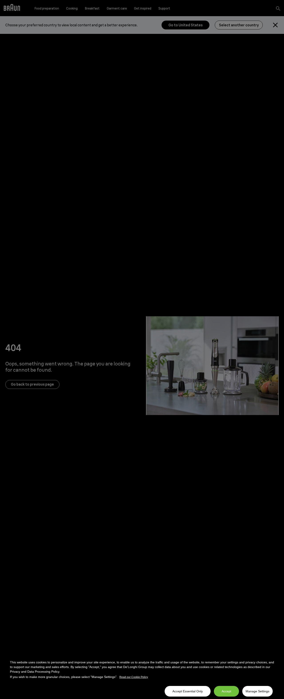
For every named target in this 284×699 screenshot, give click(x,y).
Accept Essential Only (187, 691)
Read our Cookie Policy (133, 677)
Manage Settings (257, 691)
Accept (226, 691)
